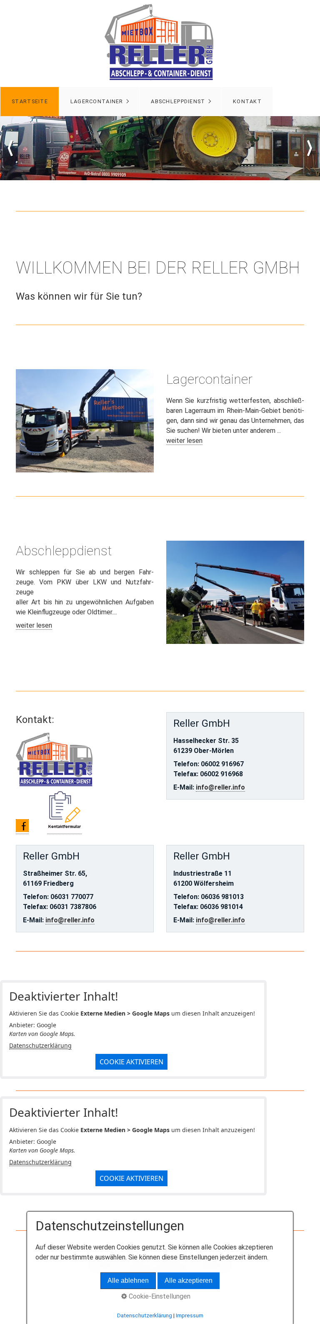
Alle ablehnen (128, 1280)
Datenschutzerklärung (40, 1045)
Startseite (30, 101)
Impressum (189, 1315)
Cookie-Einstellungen (158, 1296)
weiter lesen (184, 441)
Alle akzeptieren (188, 1280)
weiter (309, 148)
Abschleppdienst (178, 101)
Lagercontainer (96, 101)
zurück (10, 148)
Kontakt (247, 101)
